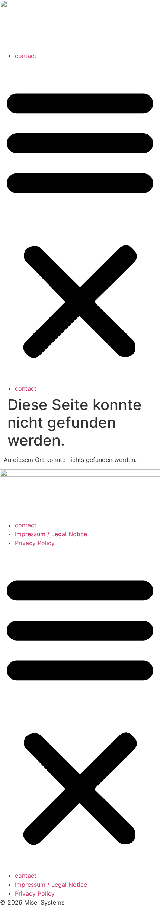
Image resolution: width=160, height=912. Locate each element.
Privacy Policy (35, 543)
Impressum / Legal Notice (51, 534)
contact (25, 55)
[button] (80, 222)
